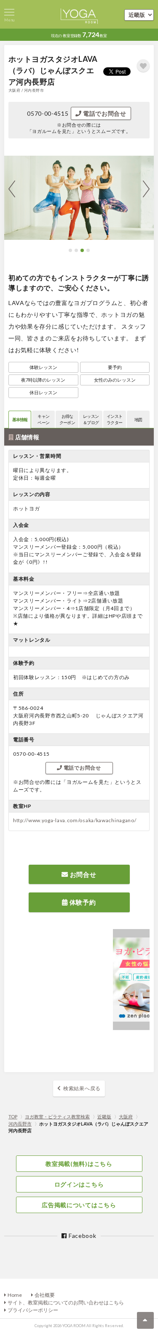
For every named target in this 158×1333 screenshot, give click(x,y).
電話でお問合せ (103, 113)
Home (15, 1295)
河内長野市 (20, 1123)
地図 (138, 419)
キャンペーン (43, 419)
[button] (70, 250)
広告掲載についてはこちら (79, 1204)
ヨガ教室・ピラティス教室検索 (57, 1116)
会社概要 (45, 1295)
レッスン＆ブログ (91, 419)
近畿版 (104, 1116)
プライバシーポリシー (33, 1310)
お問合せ (82, 874)
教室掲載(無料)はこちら (79, 1163)
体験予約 (82, 902)
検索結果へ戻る (82, 1088)
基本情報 (20, 419)
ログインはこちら (79, 1184)
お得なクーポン (67, 419)
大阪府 (126, 1116)
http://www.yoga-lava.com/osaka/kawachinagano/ (75, 820)
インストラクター (114, 419)
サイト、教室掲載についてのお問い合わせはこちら (66, 1302)
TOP (12, 1116)
